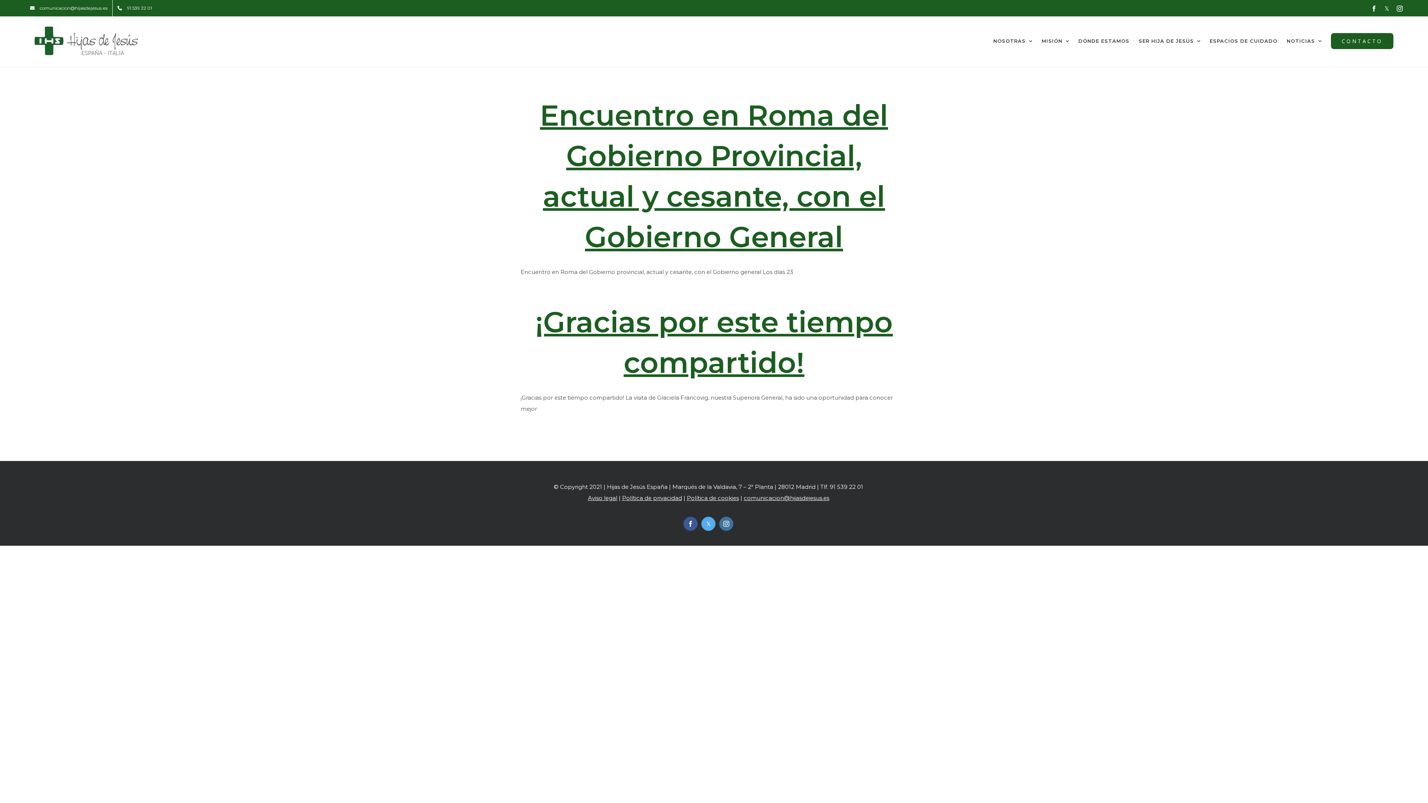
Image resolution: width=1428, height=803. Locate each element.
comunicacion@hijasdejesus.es (786, 498)
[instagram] (726, 524)
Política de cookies (713, 498)
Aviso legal (602, 498)
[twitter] (708, 524)
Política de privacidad (652, 498)
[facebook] (691, 524)
